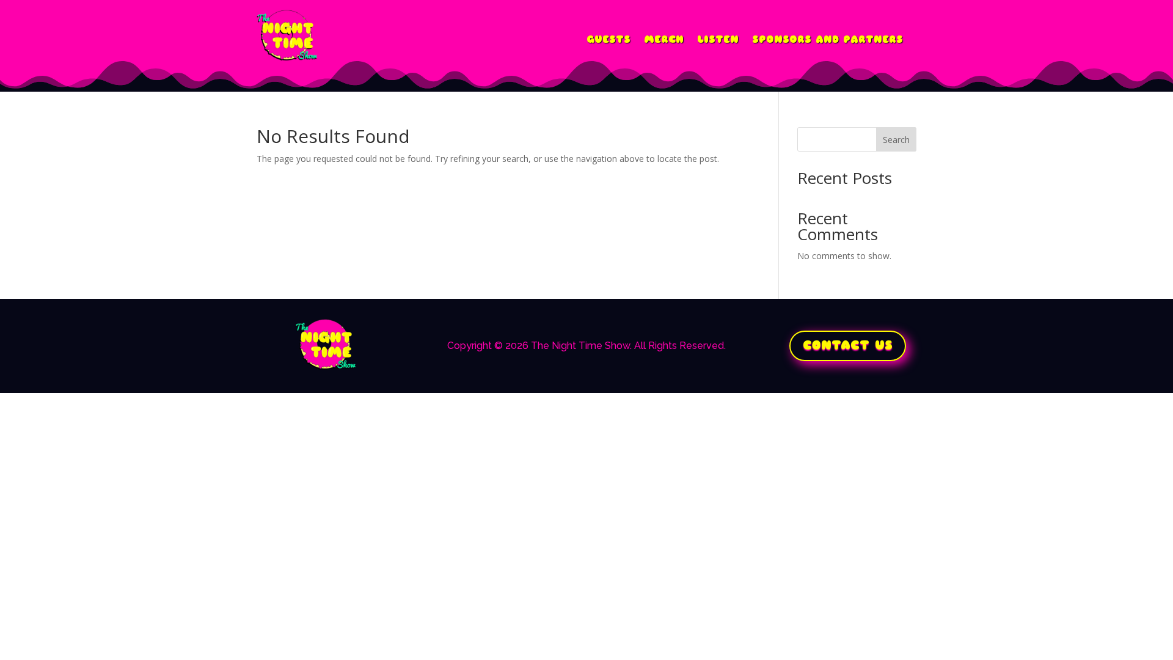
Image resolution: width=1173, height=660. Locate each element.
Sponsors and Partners (827, 40)
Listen (718, 40)
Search (896, 139)
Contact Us (848, 345)
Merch (664, 40)
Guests (608, 40)
